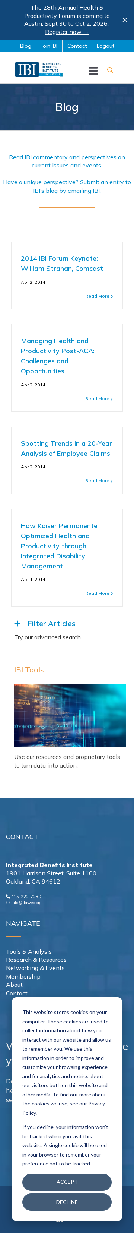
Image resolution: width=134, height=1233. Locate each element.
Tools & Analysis (29, 951)
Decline (67, 1202)
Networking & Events (35, 968)
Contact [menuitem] (77, 46)
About (14, 984)
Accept (67, 1182)
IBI (96, 190)
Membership (23, 976)
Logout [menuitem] (105, 46)
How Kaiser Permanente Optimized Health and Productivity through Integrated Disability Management (59, 545)
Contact (17, 993)
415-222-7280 (26, 896)
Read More (97, 296)
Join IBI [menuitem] (49, 46)
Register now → (67, 31)
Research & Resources (36, 959)
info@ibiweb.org (26, 902)
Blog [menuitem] (25, 46)
